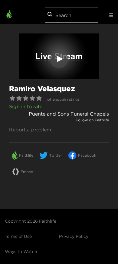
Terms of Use (18, 236)
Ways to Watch (21, 251)
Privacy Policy (73, 236)
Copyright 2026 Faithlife (30, 221)
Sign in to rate (25, 106)
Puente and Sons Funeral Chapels (69, 114)
